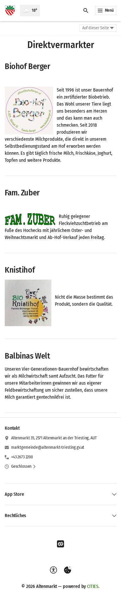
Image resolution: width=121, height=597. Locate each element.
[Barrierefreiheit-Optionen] (53, 570)
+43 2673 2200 (22, 457)
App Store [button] (14, 494)
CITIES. (93, 586)
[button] (29, 110)
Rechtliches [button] (15, 515)
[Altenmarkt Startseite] (10, 10)
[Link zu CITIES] (60, 544)
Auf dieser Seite (95, 27)
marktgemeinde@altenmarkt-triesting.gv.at (47, 447)
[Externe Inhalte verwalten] (67, 570)
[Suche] (85, 10)
